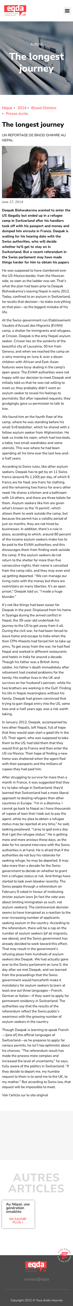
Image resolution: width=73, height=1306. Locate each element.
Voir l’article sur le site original (25, 1095)
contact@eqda (36, 1279)
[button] (67, 11)
